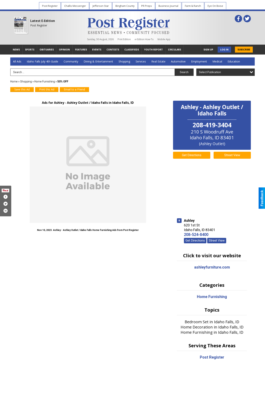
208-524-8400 (196, 234)
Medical (217, 61)
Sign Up (208, 49)
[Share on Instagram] (5, 210)
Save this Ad (22, 89)
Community (71, 61)
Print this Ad (46, 89)
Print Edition (124, 39)
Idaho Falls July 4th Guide (42, 61)
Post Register (50, 6)
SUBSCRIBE (243, 49)
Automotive (178, 61)
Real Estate (158, 61)
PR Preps (146, 6)
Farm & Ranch (193, 6)
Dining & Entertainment (98, 61)
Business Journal (168, 6)
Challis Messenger (75, 6)
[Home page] (128, 25)
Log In (224, 49)
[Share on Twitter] (5, 203)
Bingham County (125, 6)
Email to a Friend (74, 89)
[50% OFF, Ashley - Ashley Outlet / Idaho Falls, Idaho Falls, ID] (88, 165)
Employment (199, 61)
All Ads (17, 61)
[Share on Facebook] (5, 196)
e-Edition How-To (144, 39)
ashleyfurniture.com (212, 267)
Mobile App (164, 39)
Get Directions (191, 155)
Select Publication (210, 72)
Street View (232, 155)
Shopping (124, 61)
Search (184, 72)
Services (141, 61)
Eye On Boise (215, 6)
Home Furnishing (44, 81)
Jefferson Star (101, 6)
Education (234, 61)
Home (14, 81)
